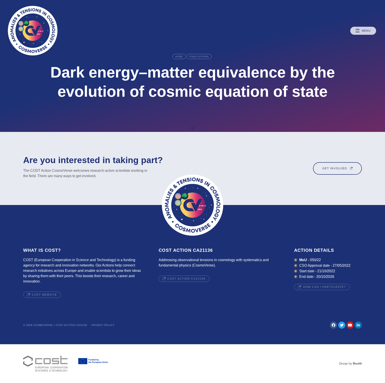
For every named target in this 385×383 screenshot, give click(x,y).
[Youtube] (350, 325)
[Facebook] (333, 325)
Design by (350, 363)
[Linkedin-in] (358, 325)
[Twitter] (341, 325)
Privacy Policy (103, 325)
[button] (363, 31)
